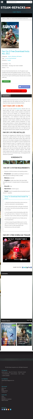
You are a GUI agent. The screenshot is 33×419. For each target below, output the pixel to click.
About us (4, 388)
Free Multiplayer (5, 373)
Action (8, 18)
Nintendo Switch (22, 372)
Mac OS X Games (13, 372)
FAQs (3, 396)
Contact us (4, 392)
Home (3, 18)
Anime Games (14, 373)
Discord (3, 397)
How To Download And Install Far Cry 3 (16, 197)
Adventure (14, 56)
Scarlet (9, 60)
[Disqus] (16, 298)
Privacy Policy (5, 390)
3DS (19, 373)
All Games (19, 56)
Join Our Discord (25, 86)
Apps (23, 373)
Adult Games (5, 372)
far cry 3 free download (10, 58)
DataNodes (6, 81)
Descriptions (6, 95)
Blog (3, 389)
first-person (18, 108)
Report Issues (5, 400)
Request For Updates (6, 399)
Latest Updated (5, 375)
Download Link (17, 91)
